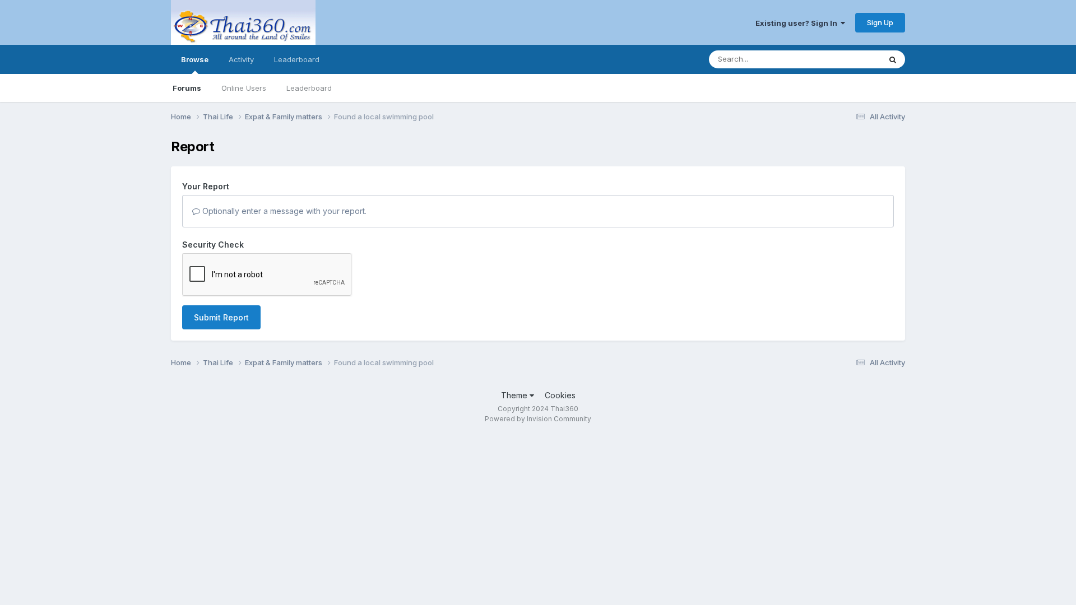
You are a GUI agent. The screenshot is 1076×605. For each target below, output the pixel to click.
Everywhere (845, 59)
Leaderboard (309, 87)
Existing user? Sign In (798, 22)
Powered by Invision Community (538, 419)
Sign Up (880, 22)
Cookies (560, 395)
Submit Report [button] (221, 317)
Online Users (243, 87)
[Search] (892, 59)
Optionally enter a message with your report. (283, 211)
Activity (241, 59)
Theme (515, 395)
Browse (194, 59)
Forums (187, 87)
